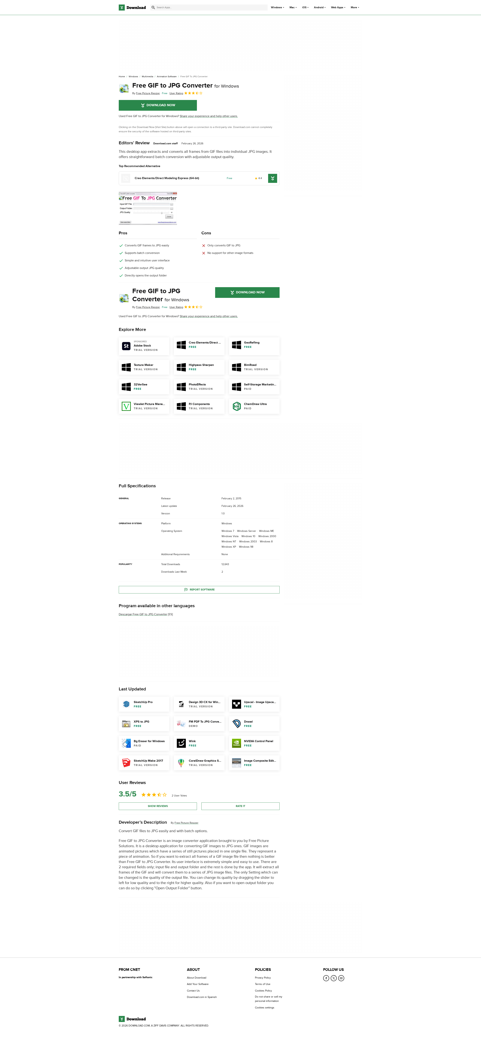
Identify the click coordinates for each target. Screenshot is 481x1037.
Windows (276, 7)
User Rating (176, 93)
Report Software (202, 589)
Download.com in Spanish (202, 997)
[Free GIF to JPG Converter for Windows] (124, 88)
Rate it (240, 806)
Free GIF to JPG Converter (185, 85)
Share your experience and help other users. (209, 116)
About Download (196, 977)
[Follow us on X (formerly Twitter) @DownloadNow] (334, 978)
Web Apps (337, 7)
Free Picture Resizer (186, 822)
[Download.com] (132, 8)
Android (319, 7)
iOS (304, 7)
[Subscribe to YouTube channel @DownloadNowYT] (341, 978)
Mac (292, 7)
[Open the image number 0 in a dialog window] (148, 208)
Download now (161, 105)
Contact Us (193, 990)
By (146, 93)
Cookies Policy (263, 990)
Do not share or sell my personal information (268, 999)
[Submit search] (153, 8)
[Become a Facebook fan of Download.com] (326, 978)
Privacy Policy (263, 977)
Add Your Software (198, 984)
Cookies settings (264, 1007)
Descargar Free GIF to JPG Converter (143, 614)
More (354, 7)
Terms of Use (262, 984)
